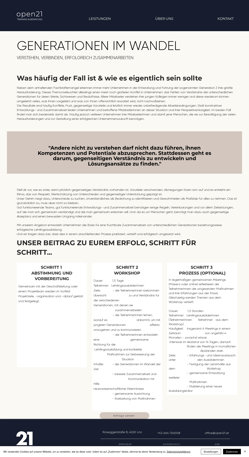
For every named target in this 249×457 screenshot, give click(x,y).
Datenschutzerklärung (178, 451)
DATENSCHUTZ (189, 444)
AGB (222, 444)
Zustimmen (232, 451)
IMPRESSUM (141, 444)
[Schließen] (245, 451)
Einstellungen (211, 451)
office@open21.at (217, 433)
